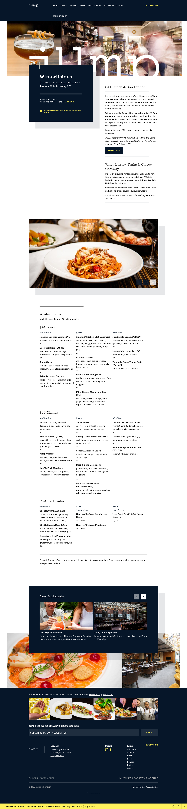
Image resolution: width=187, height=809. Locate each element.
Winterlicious (139, 96)
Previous (169, 70)
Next (176, 70)
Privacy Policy (138, 787)
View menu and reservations (93, 793)
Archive (69, 102)
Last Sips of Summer (51, 632)
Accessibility (152, 787)
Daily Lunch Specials (105, 632)
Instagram (94, 695)
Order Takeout (60, 16)
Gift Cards (109, 5)
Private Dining (94, 5)
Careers (130, 752)
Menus (64, 5)
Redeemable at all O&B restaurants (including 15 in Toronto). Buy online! (50, 806)
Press (129, 758)
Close (184, 806)
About (56, 5)
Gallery (73, 5)
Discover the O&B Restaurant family (138, 778)
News (82, 5)
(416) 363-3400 (57, 755)
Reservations (152, 5)
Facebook (108, 695)
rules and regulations (143, 195)
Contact (120, 5)
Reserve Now (114, 150)
